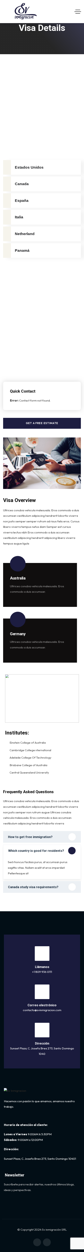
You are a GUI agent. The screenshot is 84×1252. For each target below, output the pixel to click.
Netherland (25, 234)
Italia (19, 217)
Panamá (22, 250)
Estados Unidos (29, 167)
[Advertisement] (42, 98)
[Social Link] (37, 1242)
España (22, 201)
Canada (22, 184)
